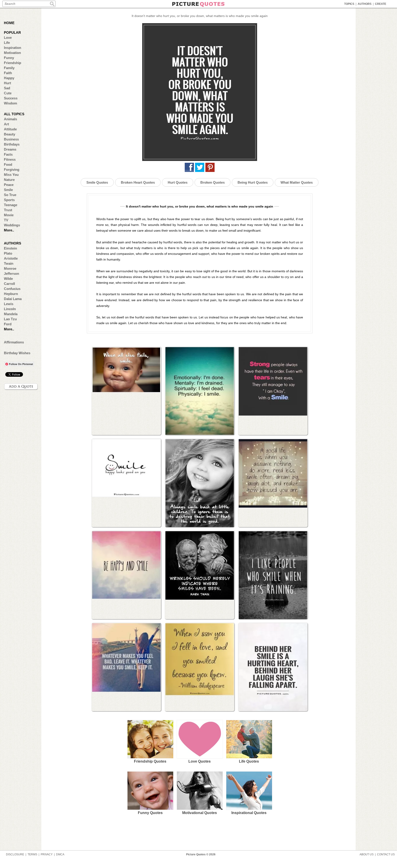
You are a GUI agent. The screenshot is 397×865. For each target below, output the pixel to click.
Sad (7, 88)
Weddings (12, 225)
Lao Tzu (10, 319)
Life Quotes (249, 761)
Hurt (7, 83)
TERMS (32, 854)
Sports (9, 200)
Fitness (10, 159)
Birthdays (12, 144)
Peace (9, 185)
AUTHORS (364, 4)
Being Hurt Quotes (253, 182)
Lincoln (10, 309)
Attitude (10, 129)
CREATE (380, 4)
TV (6, 220)
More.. (9, 230)
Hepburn (11, 294)
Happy (9, 78)
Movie (9, 215)
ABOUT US (367, 854)
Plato (8, 253)
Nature (9, 180)
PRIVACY (47, 854)
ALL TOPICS (14, 114)
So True (10, 195)
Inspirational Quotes (249, 813)
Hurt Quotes (177, 182)
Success (10, 98)
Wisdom (10, 103)
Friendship (12, 63)
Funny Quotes (150, 813)
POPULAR (12, 32)
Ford (7, 324)
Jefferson (11, 273)
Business (11, 139)
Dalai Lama (13, 299)
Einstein (10, 248)
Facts (8, 154)
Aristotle (11, 258)
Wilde (8, 279)
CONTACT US (386, 854)
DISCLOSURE (15, 854)
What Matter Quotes (297, 182)
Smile (8, 190)
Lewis (8, 304)
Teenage (10, 205)
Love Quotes (199, 761)
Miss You (11, 175)
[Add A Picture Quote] (21, 386)
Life (7, 43)
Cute (7, 93)
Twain (8, 263)
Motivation (12, 53)
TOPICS (349, 4)
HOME (9, 23)
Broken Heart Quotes (138, 182)
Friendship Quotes (150, 761)
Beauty (9, 134)
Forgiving (11, 169)
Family (9, 68)
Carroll (9, 284)
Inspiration (12, 48)
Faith (8, 73)
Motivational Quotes (199, 813)
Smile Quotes (97, 182)
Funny (9, 58)
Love (8, 37)
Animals (10, 119)
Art (6, 124)
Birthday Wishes (17, 353)
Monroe (10, 268)
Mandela (10, 314)
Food (8, 164)
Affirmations (14, 342)
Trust (8, 210)
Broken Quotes (212, 182)
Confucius (12, 289)
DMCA (60, 854)
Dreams (10, 149)
